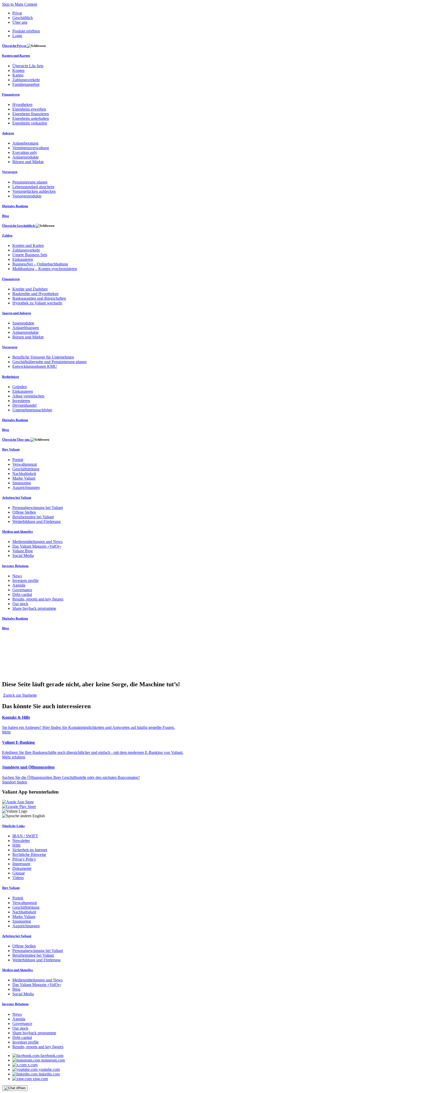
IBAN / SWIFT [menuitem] (25, 836)
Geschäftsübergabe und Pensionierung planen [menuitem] (49, 362)
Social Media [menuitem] (23, 555)
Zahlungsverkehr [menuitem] (26, 80)
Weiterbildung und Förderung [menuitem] (36, 521)
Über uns (19, 22)
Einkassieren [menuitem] (22, 259)
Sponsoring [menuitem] (21, 483)
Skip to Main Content (19, 4)
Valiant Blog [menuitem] (22, 551)
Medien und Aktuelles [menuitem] (17, 531)
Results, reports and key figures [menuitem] (37, 599)
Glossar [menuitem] (18, 873)
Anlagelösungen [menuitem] (25, 328)
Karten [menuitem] (17, 75)
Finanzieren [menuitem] (11, 94)
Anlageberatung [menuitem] (25, 143)
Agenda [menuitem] (18, 585)
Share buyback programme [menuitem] (34, 608)
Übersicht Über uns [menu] (16, 439)
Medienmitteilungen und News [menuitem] (37, 541)
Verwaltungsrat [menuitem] (24, 464)
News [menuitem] (17, 576)
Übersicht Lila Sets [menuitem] (27, 66)
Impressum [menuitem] (21, 864)
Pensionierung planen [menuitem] (29, 182)
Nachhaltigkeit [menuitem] (24, 473)
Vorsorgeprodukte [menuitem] (26, 196)
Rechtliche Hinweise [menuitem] (29, 854)
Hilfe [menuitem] (16, 845)
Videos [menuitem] (18, 877)
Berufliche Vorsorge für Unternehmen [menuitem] (43, 357)
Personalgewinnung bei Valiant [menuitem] (37, 507)
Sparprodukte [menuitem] (23, 323)
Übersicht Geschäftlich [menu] (19, 226)
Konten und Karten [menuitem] (16, 55)
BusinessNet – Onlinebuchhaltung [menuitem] (40, 264)
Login (17, 36)
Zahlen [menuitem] (7, 235)
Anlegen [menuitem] (8, 133)
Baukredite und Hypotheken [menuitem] (35, 293)
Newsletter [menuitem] (21, 840)
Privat (17, 13)
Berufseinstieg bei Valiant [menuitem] (33, 517)
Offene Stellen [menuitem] (24, 512)
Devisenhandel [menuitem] (24, 405)
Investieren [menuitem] (21, 400)
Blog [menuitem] (5, 216)
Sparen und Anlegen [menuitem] (16, 313)
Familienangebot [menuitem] (25, 84)
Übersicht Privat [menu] (14, 46)
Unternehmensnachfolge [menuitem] (32, 410)
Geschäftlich (22, 17)
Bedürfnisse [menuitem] (10, 377)
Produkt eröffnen (26, 31)
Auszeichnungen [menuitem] (26, 487)
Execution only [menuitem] (24, 152)
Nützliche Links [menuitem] (13, 826)
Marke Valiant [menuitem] (23, 478)
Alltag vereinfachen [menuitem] (28, 396)
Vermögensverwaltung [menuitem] (30, 148)
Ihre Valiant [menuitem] (11, 449)
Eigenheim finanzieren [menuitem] (30, 114)
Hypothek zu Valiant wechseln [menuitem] (37, 303)
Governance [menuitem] (22, 590)
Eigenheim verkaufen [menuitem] (29, 123)
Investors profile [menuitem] (25, 580)
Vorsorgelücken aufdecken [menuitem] (34, 191)
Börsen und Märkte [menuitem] (28, 162)
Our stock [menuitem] (20, 604)
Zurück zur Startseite (20, 695)
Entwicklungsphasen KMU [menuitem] (34, 366)
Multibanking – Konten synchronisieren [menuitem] (44, 268)
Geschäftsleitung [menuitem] (25, 469)
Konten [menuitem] (18, 70)
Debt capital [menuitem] (22, 594)
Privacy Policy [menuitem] (24, 859)
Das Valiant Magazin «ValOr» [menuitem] (36, 546)
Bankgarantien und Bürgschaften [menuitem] (39, 298)
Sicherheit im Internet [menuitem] (29, 850)
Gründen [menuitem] (19, 387)
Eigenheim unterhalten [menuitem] (30, 118)
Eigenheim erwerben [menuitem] (29, 109)
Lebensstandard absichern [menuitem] (33, 187)
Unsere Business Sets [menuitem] (29, 255)
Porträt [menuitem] (17, 459)
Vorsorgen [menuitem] (9, 172)
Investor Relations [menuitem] (15, 566)
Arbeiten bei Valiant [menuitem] (16, 497)
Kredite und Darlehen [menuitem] (30, 289)
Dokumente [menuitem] (21, 868)
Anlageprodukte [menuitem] (25, 157)
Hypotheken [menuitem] (22, 104)
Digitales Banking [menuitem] (15, 206)
